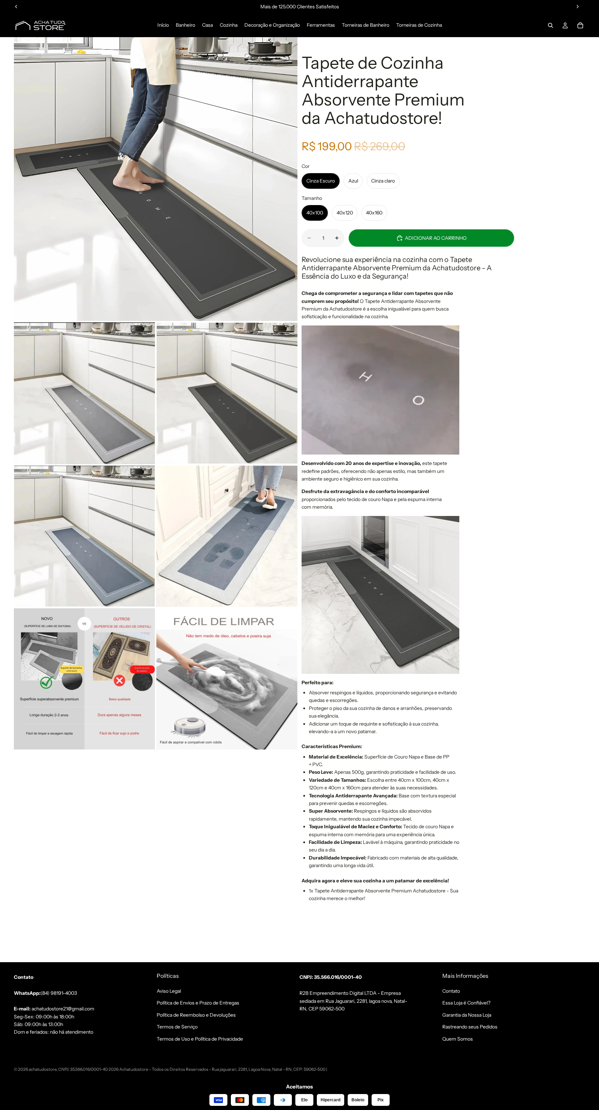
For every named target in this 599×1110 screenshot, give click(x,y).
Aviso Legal (169, 991)
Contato (451, 991)
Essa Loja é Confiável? (466, 1003)
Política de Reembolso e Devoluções (196, 1014)
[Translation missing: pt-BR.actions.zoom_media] (155, 179)
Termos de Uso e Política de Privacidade (200, 1038)
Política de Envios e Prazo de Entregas (198, 1003)
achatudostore (43, 1069)
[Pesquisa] (550, 25)
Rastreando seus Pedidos (469, 1027)
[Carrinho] (580, 25)
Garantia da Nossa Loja (466, 1014)
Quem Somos (457, 1038)
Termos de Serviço (177, 1027)
